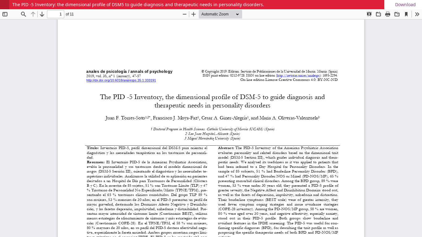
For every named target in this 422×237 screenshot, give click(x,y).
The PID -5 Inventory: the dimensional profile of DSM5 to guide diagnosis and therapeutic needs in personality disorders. (138, 4)
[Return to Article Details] (4, 4)
